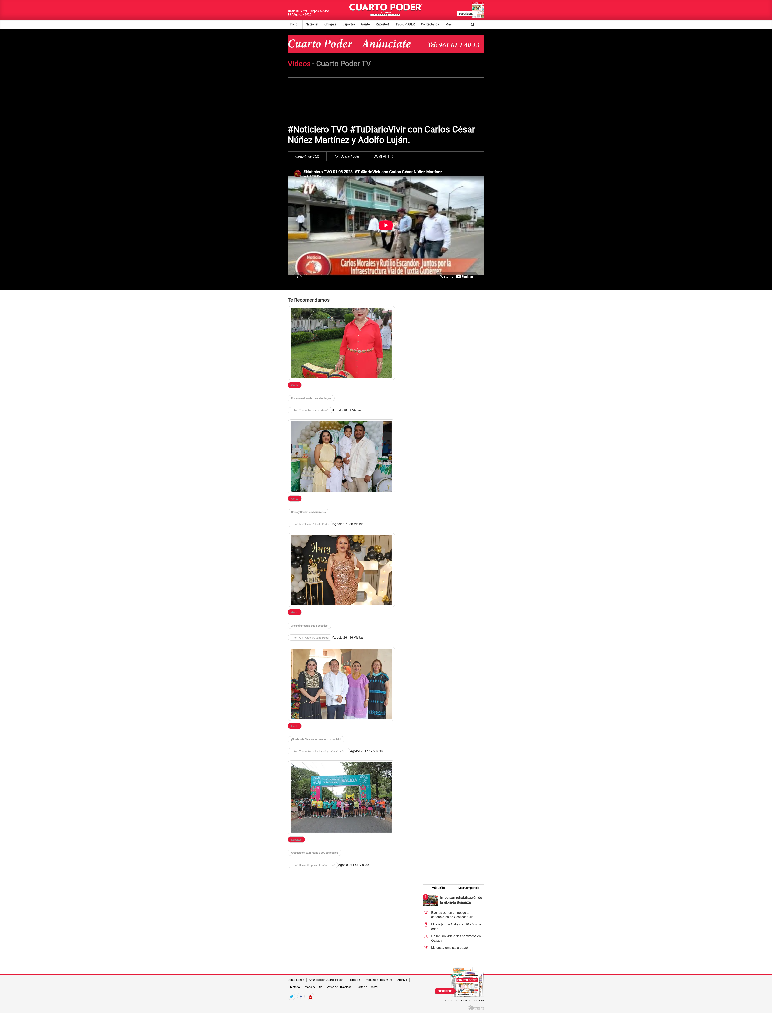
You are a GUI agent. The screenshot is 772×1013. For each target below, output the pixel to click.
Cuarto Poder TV (343, 63)
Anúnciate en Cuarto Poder (326, 979)
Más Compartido (468, 887)
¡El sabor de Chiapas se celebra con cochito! (316, 739)
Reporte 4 (382, 24)
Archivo (402, 979)
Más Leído (438, 887)
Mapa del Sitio (313, 987)
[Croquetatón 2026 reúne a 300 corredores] (341, 797)
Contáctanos (430, 24)
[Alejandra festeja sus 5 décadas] (341, 570)
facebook (300, 1003)
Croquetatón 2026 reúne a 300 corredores (314, 852)
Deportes (348, 24)
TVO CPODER (405, 24)
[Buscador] (478, 24)
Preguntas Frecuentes (378, 979)
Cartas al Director (367, 987)
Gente (365, 24)
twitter (291, 1003)
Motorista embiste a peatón (450, 947)
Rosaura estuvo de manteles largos (311, 398)
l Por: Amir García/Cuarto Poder (310, 524)
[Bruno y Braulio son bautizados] (341, 456)
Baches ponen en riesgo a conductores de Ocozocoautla (452, 914)
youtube (310, 1003)
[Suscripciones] (467, 981)
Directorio (294, 987)
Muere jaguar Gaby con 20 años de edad (456, 926)
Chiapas (330, 24)
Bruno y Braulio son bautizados (308, 512)
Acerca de (354, 979)
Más (448, 24)
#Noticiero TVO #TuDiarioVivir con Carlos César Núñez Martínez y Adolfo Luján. (381, 134)
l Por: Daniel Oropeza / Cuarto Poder (313, 865)
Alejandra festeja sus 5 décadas (309, 625)
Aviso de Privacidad (339, 987)
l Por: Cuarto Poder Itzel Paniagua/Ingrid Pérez (319, 751)
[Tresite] (476, 1007)
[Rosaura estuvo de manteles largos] (341, 343)
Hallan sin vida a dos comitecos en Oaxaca (456, 938)
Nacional (312, 24)
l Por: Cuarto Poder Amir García (310, 410)
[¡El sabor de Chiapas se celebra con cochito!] (341, 684)
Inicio (293, 24)
